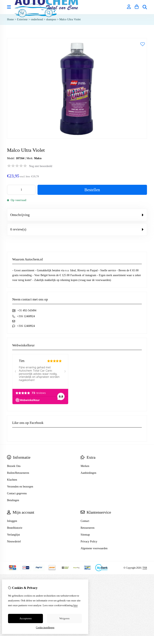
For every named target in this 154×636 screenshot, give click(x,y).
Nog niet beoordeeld (40, 166)
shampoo (51, 19)
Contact (85, 520)
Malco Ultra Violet (70, 19)
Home (10, 19)
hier (75, 605)
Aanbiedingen (88, 472)
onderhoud (37, 19)
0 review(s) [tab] (18, 229)
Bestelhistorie (14, 527)
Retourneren (87, 527)
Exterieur (22, 19)
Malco (38, 158)
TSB (145, 567)
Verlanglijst (13, 534)
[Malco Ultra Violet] (77, 137)
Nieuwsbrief (14, 541)
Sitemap (85, 534)
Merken (85, 466)
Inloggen (12, 520)
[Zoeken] (145, 7)
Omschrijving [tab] (20, 215)
